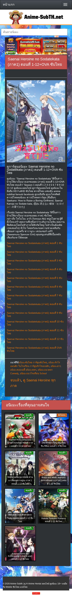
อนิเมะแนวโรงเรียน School (33, 373)
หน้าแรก (9, 4)
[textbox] (34, 32)
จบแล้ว (15, 380)
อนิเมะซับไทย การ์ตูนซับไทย (33, 362)
